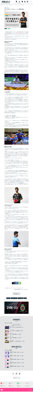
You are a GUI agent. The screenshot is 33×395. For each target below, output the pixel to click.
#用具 (25, 298)
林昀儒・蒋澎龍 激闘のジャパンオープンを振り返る (20, 289)
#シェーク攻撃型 (20, 298)
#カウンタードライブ (14, 298)
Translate (18, 378)
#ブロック (8, 298)
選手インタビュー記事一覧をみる (16, 294)
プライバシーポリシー (19, 389)
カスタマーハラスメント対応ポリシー (28, 389)
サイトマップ (12, 389)
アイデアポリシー (23, 389)
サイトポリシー (15, 389)
